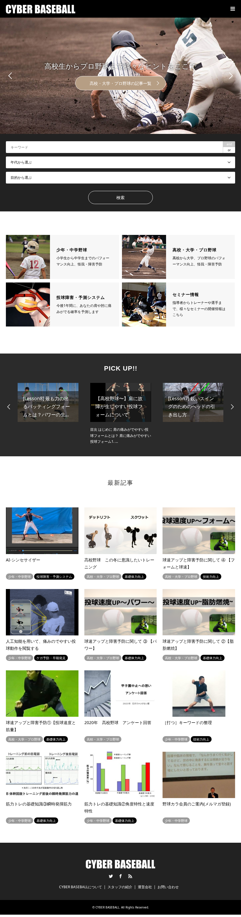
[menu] (232, 9)
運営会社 (145, 886)
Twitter (111, 876)
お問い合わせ (168, 886)
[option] (48, 414)
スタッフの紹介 (120, 886)
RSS (130, 876)
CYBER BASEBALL (107, 907)
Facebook (120, 876)
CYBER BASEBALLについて (80, 886)
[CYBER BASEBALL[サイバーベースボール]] (40, 8)
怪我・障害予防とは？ (181, 83)
